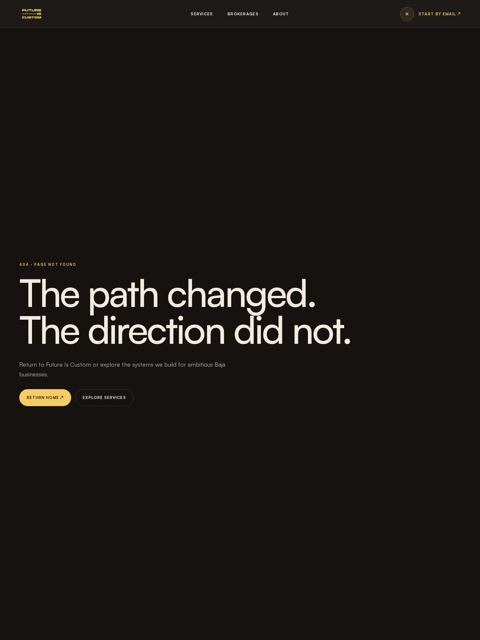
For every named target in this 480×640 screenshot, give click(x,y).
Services (202, 13)
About (281, 13)
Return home (45, 397)
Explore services (104, 397)
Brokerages (243, 13)
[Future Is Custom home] (31, 14)
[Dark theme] (407, 14)
